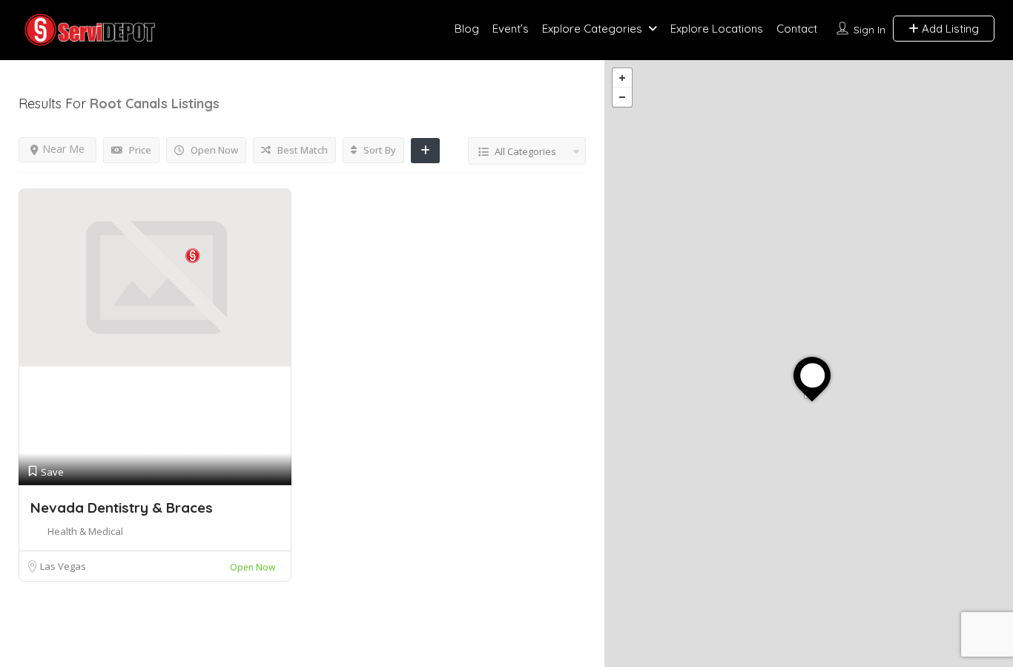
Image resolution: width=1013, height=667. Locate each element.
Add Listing (949, 29)
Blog (467, 29)
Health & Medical (85, 531)
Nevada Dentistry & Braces (121, 507)
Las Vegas (63, 566)
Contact (796, 29)
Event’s (510, 29)
